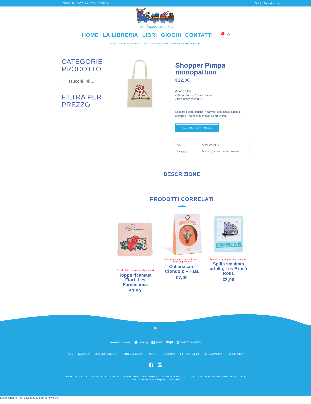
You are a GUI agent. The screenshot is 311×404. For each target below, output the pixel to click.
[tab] (182, 175)
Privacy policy (74, 377)
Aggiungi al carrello (197, 127)
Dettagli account (214, 354)
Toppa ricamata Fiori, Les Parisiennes (135, 280)
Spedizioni (169, 354)
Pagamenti (153, 354)
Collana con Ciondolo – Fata (182, 269)
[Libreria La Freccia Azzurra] (155, 329)
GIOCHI (121, 43)
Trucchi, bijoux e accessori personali (148, 43)
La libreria (84, 354)
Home (113, 43)
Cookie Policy (236, 354)
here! (56, 398)
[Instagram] (160, 365)
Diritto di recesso (189, 354)
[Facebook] (151, 365)
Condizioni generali (105, 354)
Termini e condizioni (132, 354)
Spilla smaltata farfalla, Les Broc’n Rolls (228, 269)
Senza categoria (172, 259)
